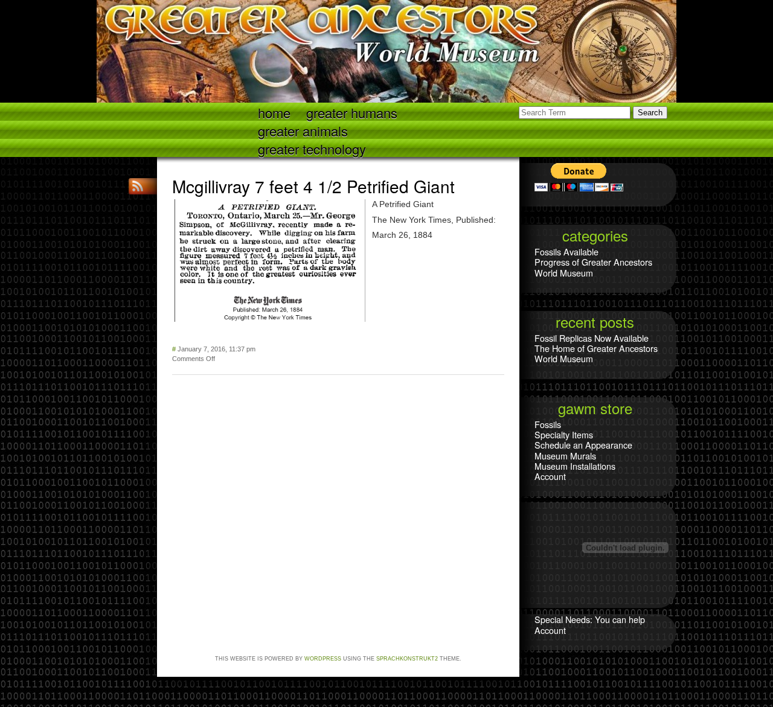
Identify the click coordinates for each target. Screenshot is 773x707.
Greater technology (312, 148)
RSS (139, 186)
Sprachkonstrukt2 (407, 659)
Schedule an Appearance (583, 444)
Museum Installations (574, 465)
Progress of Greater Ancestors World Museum (593, 266)
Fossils (547, 424)
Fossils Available (566, 251)
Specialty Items (563, 434)
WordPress (322, 659)
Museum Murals (565, 455)
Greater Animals (303, 130)
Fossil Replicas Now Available (591, 337)
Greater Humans (351, 112)
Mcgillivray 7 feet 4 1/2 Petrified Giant (313, 186)
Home (274, 112)
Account (550, 476)
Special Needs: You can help (589, 619)
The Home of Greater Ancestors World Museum (596, 353)
